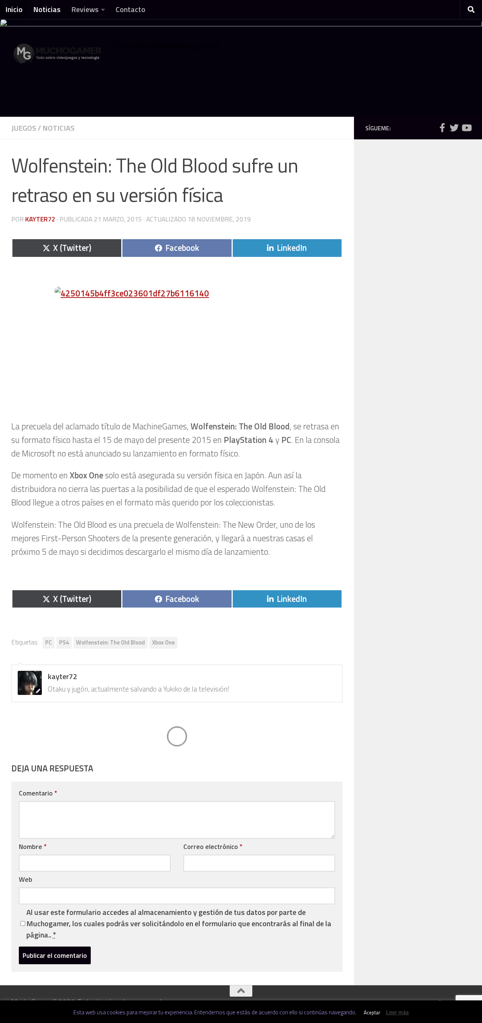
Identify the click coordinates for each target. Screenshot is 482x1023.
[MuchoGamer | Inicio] (58, 57)
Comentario (38, 793)
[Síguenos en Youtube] (466, 127)
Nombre (32, 846)
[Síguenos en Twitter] (454, 127)
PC (48, 642)
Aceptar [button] (372, 1012)
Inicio (14, 9)
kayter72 (40, 219)
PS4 (64, 642)
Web (25, 879)
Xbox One (163, 642)
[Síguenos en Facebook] (442, 127)
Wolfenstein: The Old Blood (110, 642)
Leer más (397, 1012)
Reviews (85, 9)
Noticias (47, 9)
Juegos (23, 128)
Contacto (130, 9)
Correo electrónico (212, 846)
